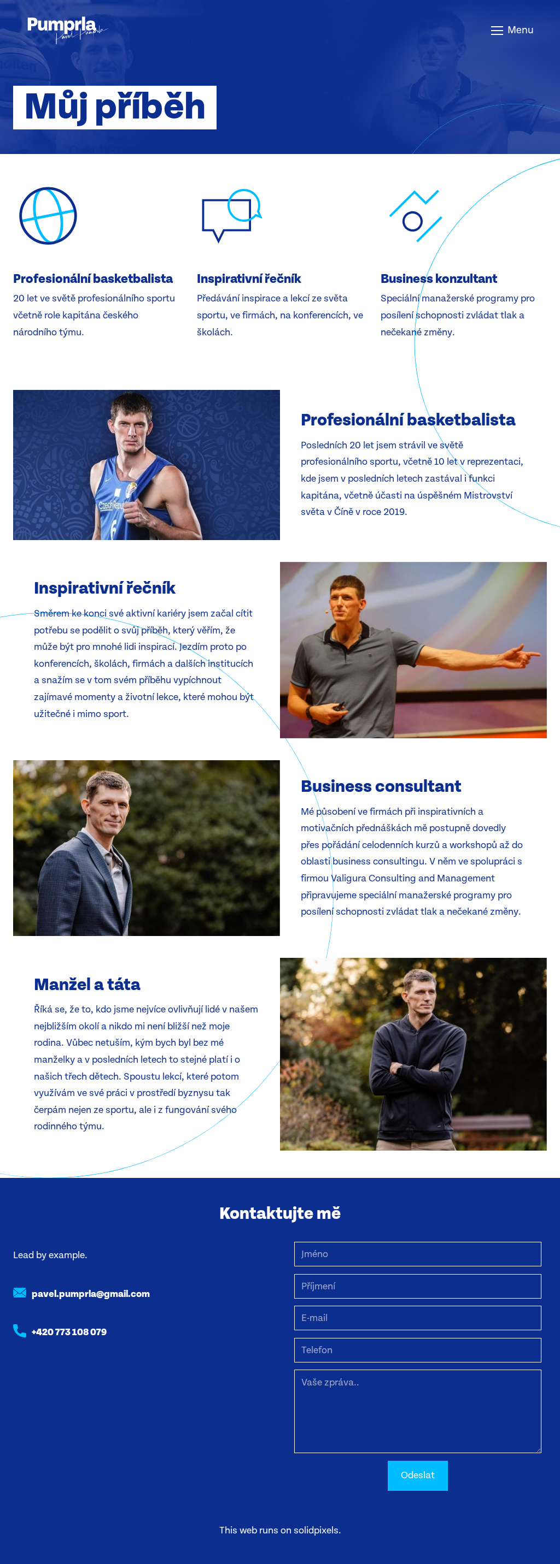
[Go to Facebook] (19, 1369)
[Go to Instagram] (49, 1369)
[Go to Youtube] (78, 1369)
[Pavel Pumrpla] (68, 30)
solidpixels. (317, 1530)
